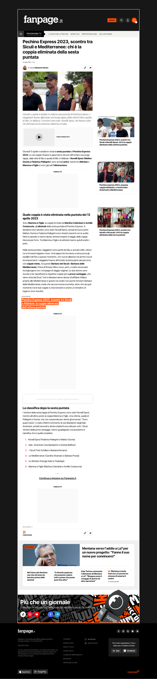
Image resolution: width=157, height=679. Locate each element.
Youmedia (67, 639)
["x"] (43, 614)
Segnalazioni (68, 643)
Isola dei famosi (105, 34)
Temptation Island (89, 34)
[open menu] (21, 34)
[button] (90, 68)
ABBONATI (112, 20)
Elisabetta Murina (41, 68)
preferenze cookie (70, 663)
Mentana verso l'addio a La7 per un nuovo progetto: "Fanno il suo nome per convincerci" (105, 552)
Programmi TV (28, 527)
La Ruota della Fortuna (58, 34)
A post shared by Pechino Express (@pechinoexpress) (58, 399)
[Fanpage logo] (40, 20)
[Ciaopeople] (133, 672)
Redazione (67, 659)
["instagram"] (30, 614)
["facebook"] (50, 614)
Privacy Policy (68, 647)
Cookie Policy (68, 651)
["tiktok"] (23, 614)
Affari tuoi (75, 34)
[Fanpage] (26, 631)
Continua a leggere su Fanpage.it (57, 478)
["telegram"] (57, 614)
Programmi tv (33, 33)
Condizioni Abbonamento (72, 655)
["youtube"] (37, 614)
